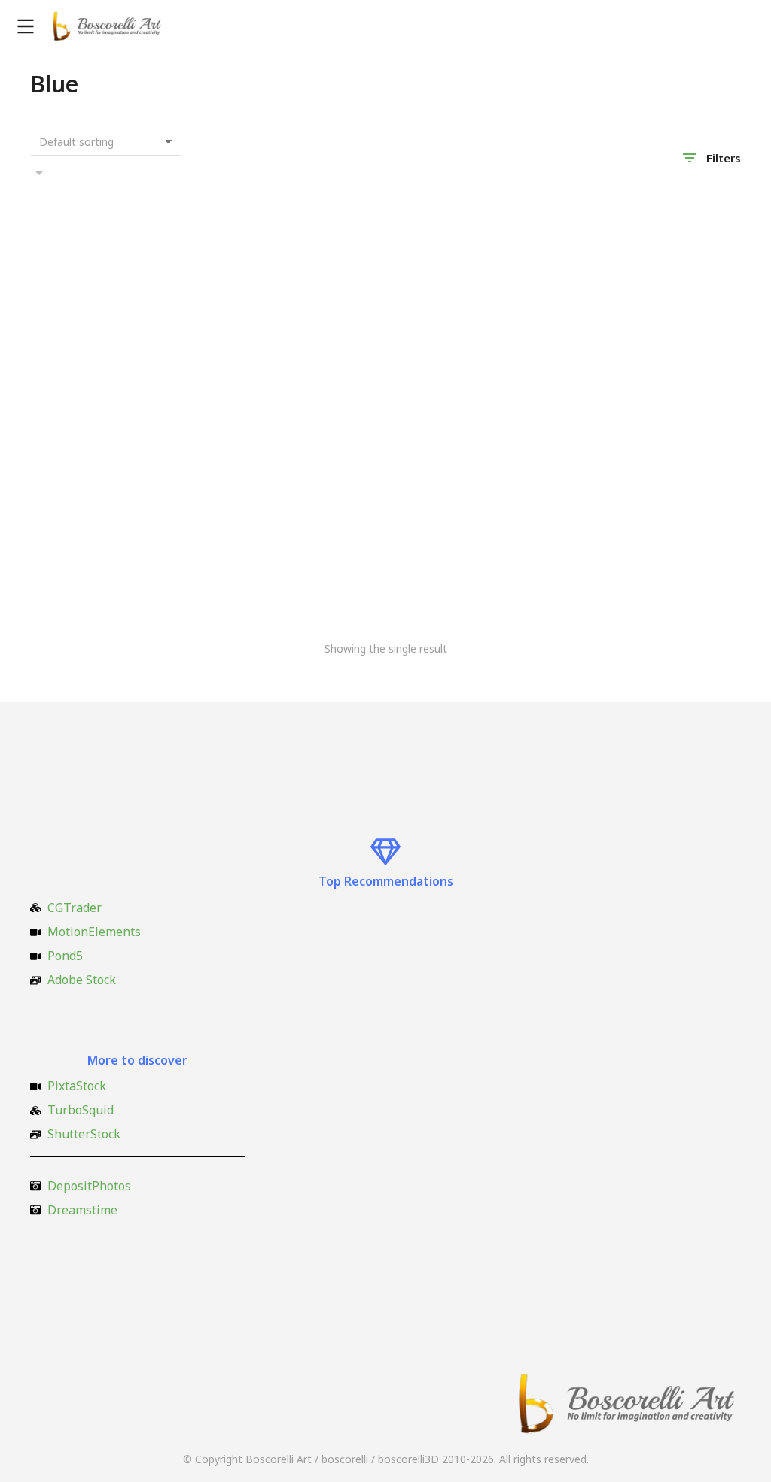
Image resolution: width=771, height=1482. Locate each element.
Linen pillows (67, 582)
